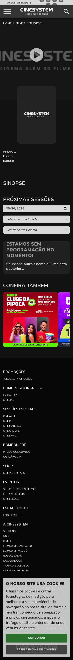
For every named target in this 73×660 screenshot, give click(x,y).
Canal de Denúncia (16, 570)
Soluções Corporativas (19, 489)
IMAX (6, 536)
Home (7, 23)
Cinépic (7, 541)
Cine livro (10, 435)
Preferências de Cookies (37, 649)
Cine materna (12, 426)
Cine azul (9, 416)
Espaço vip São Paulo (17, 546)
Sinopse (35, 23)
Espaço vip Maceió (15, 551)
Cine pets (9, 421)
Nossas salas (12, 556)
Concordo (36, 638)
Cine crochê (11, 431)
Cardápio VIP (12, 457)
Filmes (20, 23)
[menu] (7, 11)
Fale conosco (12, 561)
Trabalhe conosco (16, 565)
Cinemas (8, 400)
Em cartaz (10, 395)
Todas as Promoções (17, 379)
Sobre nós (10, 531)
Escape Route (12, 515)
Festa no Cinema (14, 494)
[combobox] (36, 219)
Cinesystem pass (14, 473)
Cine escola (11, 499)
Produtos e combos (16, 452)
